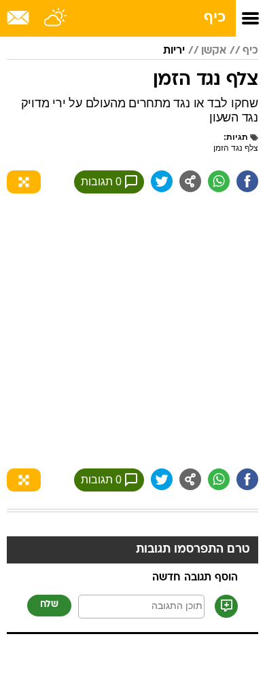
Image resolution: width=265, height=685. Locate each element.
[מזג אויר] (56, 18)
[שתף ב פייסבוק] (247, 181)
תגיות (237, 137)
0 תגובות (101, 181)
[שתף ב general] (190, 181)
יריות (174, 50)
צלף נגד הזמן (235, 148)
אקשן (213, 50)
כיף (215, 18)
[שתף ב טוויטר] (162, 181)
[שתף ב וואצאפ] (219, 181)
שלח (49, 604)
